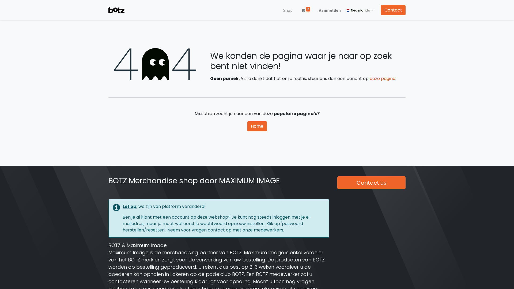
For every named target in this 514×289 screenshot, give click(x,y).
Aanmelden (330, 10)
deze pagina (382, 78)
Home (257, 126)
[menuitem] (288, 10)
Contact (393, 10)
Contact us (372, 183)
